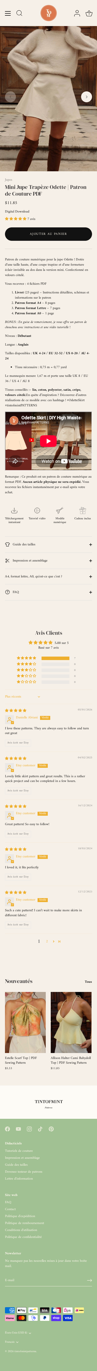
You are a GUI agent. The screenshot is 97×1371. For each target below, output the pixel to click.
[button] (10, 96)
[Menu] (7, 13)
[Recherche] (19, 13)
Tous (88, 981)
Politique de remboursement (24, 1223)
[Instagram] (29, 1129)
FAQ (15, 592)
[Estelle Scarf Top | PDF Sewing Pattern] (25, 1022)
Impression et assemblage (30, 561)
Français (9, 1342)
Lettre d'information (19, 1179)
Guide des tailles (23, 544)
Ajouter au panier (48, 234)
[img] (15, 711)
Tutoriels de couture (19, 1151)
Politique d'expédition (20, 1216)
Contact (10, 1209)
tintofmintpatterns (25, 1351)
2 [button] (47, 941)
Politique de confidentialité (23, 1237)
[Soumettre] (89, 1280)
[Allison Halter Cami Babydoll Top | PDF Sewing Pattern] (71, 1022)
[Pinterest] (51, 1129)
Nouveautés (19, 981)
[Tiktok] (40, 1129)
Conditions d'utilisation (21, 1230)
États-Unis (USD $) (16, 1333)
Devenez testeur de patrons (23, 1172)
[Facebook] (7, 1129)
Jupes (8, 180)
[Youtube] (18, 1129)
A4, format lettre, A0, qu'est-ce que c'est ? (33, 576)
